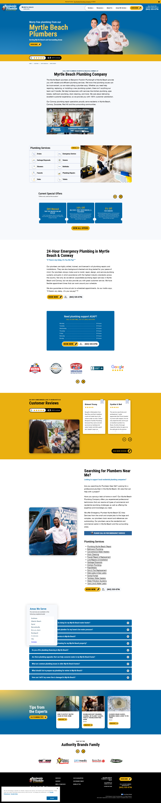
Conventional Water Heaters (98, 552)
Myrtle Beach (53, 63)
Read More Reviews (120, 451)
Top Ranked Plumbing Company (82, 1)
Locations (36, 63)
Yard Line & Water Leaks (96, 583)
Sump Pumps (92, 576)
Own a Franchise (60, 784)
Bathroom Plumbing (95, 549)
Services (58, 778)
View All (74, 147)
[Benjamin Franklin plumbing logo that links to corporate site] (9, 8)
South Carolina (44, 63)
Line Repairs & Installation (97, 560)
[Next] (121, 196)
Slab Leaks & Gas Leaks (96, 573)
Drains (85, 721)
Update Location (26, 8)
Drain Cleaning (93, 554)
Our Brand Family (78, 781)
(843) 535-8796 (152, 9)
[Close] (57, 788)
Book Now (134, 8)
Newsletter (77, 784)
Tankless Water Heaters (96, 578)
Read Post (61, 719)
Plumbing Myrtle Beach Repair (99, 546)
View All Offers (80, 228)
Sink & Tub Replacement (97, 570)
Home (30, 63)
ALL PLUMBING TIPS (37, 717)
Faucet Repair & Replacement (99, 557)
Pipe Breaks (92, 568)
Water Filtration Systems (97, 581)
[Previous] (115, 196)
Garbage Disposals (94, 562)
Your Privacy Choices (128, 794)
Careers (57, 781)
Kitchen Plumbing (94, 565)
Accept (52, 798)
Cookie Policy (14, 794)
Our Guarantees (78, 778)
